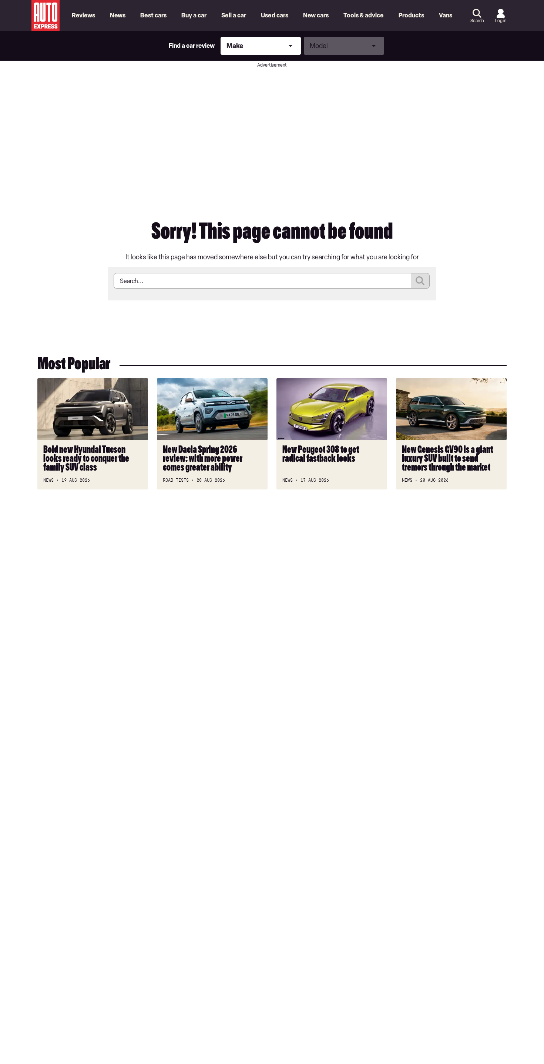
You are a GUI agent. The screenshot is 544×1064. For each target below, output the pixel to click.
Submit (420, 281)
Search (477, 20)
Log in (500, 20)
